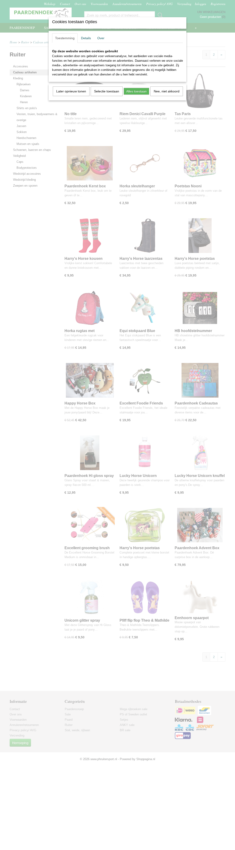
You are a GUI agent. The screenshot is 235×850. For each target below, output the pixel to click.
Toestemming (65, 38)
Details (86, 38)
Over (100, 38)
